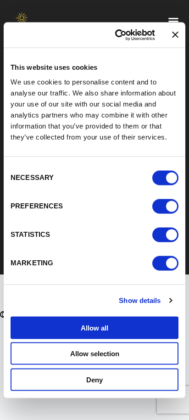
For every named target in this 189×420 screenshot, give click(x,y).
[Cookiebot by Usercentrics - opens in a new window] (117, 35)
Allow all (94, 327)
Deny (94, 379)
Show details (140, 300)
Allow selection (94, 354)
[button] (173, 21)
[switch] (165, 206)
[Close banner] (175, 35)
